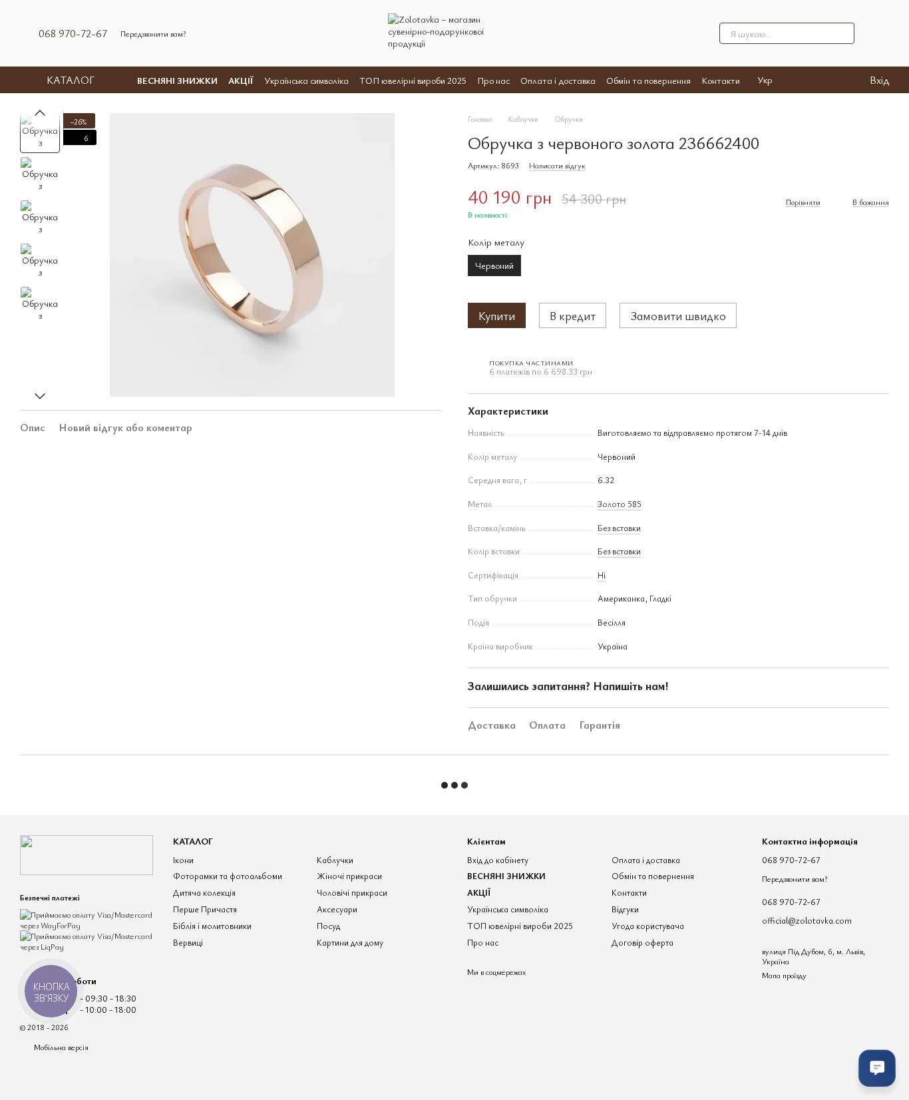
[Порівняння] (804, 80)
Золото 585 (619, 504)
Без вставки (619, 528)
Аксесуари (337, 909)
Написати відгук (557, 165)
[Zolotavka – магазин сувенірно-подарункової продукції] (86, 853)
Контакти (720, 80)
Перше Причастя (205, 909)
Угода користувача (648, 926)
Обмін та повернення (648, 80)
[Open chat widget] (877, 1068)
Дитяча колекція (204, 892)
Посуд (328, 926)
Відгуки (625, 909)
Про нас (493, 80)
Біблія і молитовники (212, 926)
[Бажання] (831, 80)
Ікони (183, 860)
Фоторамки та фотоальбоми (227, 876)
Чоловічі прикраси (352, 892)
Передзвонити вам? (153, 33)
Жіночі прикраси (349, 876)
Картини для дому (350, 942)
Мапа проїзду (784, 975)
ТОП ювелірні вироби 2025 (412, 80)
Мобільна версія (60, 1046)
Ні (602, 575)
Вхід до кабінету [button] (497, 860)
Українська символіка (306, 80)
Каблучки (335, 860)
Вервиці (188, 942)
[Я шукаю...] (843, 33)
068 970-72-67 (73, 33)
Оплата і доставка (558, 80)
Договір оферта (642, 942)
